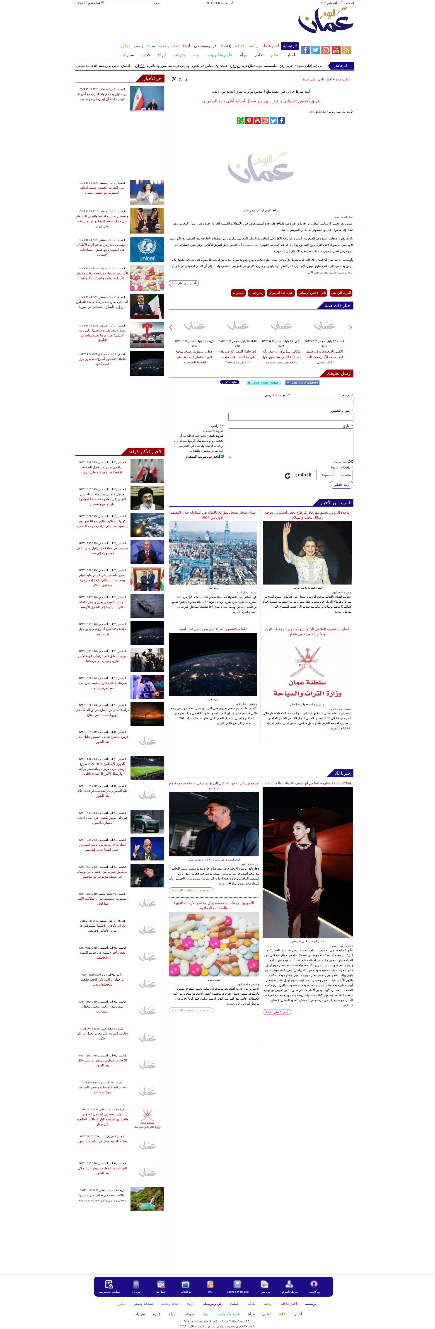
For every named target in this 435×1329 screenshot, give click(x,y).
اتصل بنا (161, 1291)
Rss (210, 1291)
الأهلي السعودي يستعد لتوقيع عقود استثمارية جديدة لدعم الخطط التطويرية (194, 357)
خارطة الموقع (290, 1291)
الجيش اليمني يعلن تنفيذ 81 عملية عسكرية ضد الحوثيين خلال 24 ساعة (107, 66)
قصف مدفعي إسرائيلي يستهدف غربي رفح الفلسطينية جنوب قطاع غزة (312, 66)
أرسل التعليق (342, 484)
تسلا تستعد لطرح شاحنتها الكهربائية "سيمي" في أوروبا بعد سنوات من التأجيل (102, 335)
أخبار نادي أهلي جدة (317, 79)
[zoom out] (186, 79)
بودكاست (314, 1291)
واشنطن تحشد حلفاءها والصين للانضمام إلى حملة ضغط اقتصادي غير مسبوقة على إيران (102, 221)
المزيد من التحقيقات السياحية (191, 890)
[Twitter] (263, 384)
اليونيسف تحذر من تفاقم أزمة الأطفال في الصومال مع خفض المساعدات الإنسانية (102, 249)
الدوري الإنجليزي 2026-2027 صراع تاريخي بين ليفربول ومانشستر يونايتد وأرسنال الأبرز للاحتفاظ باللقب (102, 769)
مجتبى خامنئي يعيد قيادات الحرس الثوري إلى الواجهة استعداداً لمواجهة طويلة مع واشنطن (102, 499)
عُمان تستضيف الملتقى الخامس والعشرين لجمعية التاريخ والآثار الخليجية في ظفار (102, 1119)
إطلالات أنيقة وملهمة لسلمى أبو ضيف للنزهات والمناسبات (308, 783)
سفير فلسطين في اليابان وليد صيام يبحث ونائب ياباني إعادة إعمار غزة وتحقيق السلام (102, 580)
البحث (157, 3)
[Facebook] (302, 384)
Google (79, 3)
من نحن (265, 1291)
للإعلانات (186, 1291)
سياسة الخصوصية (109, 1291)
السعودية (238, 293)
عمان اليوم (94, 3)
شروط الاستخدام (213, 431)
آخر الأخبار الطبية (277, 1012)
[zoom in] (174, 79)
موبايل (136, 1291)
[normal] (180, 79)
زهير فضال (256, 293)
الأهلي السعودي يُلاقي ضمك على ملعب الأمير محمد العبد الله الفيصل (324, 357)
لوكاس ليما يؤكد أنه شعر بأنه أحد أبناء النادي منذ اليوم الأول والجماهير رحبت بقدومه (281, 357)
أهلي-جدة (343, 79)
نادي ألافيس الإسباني (334, 223)
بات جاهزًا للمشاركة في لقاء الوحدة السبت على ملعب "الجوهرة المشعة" (238, 357)
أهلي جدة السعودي (280, 293)
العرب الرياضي (341, 293)
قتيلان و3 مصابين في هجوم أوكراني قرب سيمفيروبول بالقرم (210, 66)
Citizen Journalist (238, 1291)
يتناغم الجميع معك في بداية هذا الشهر (102, 1141)
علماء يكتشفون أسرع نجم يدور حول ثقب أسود (213, 629)
